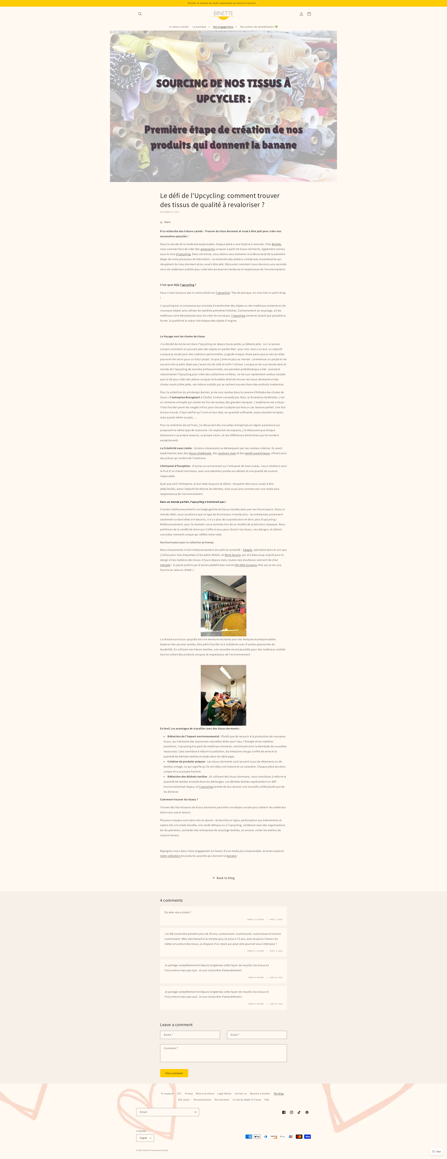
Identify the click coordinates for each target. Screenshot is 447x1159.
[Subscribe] (195, 1112)
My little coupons (246, 565)
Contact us (241, 1093)
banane (231, 856)
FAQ (267, 1099)
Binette (276, 244)
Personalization (202, 1099)
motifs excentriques (257, 453)
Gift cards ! (184, 1099)
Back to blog (226, 878)
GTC (179, 1093)
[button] (140, 14)
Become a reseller (260, 1093)
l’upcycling (187, 285)
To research (167, 1093)
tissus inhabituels (200, 453)
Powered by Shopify (159, 1150)
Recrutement (222, 1099)
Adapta (247, 550)
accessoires (207, 249)
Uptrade (165, 565)
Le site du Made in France (247, 1099)
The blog (279, 1093)
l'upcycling (238, 315)
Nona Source (233, 555)
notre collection (170, 856)
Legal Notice (224, 1093)
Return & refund (205, 1093)
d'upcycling (183, 254)
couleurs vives (227, 453)
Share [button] (167, 222)
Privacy (189, 1093)
